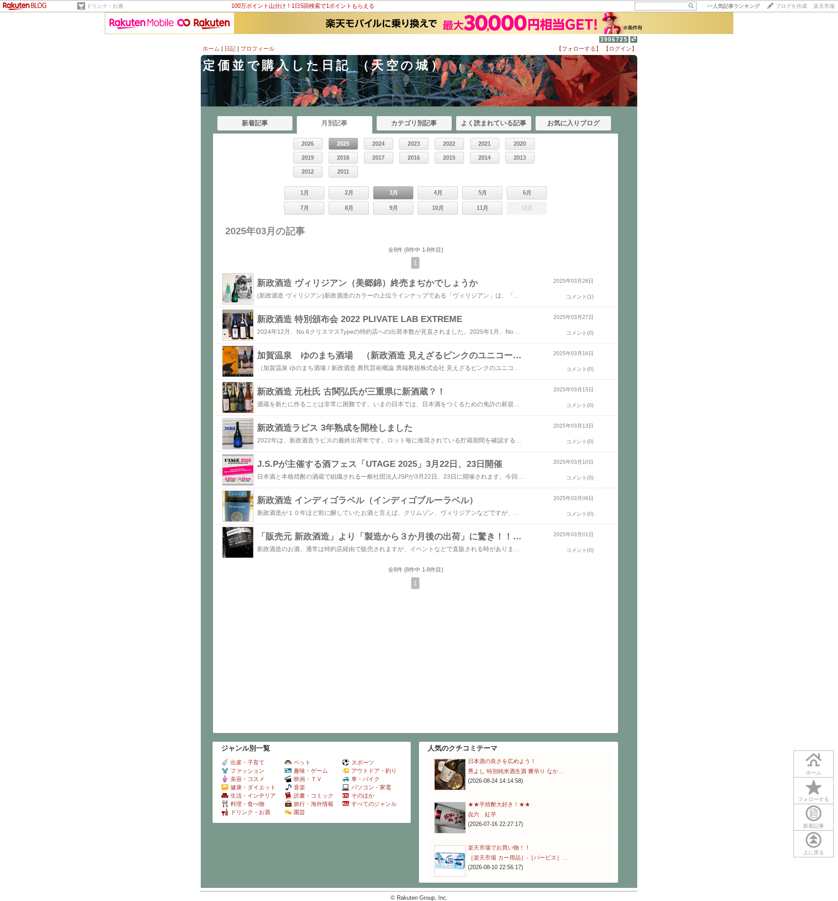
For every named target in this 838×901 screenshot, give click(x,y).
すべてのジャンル (374, 804)
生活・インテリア (253, 795)
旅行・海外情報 (313, 804)
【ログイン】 (620, 48)
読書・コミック (313, 795)
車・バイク (365, 779)
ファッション (247, 770)
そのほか (362, 795)
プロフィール (257, 48)
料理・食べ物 (247, 804)
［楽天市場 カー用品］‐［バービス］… (518, 857)
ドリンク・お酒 (104, 6)
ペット (302, 762)
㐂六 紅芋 (482, 814)
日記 (230, 48)
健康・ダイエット (253, 787)
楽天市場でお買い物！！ (499, 847)
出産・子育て (247, 762)
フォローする (813, 799)
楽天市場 (824, 6)
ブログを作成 (791, 6)
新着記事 (813, 826)
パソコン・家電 (371, 787)
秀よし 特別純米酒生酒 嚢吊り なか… (516, 771)
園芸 (299, 812)
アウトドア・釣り (374, 770)
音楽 (299, 787)
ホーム (211, 48)
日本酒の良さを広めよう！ (502, 761)
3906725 (614, 39)
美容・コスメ (247, 779)
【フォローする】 (578, 48)
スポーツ (362, 762)
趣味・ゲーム (311, 770)
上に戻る (813, 853)
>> (733, 6)
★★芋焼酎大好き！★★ (499, 804)
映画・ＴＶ (308, 779)
